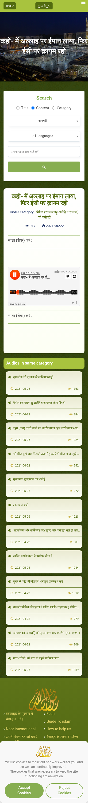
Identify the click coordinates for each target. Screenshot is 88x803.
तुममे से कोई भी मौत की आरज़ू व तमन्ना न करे (37, 581)
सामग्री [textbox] (42, 120)
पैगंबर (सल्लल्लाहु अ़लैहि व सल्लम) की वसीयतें (38, 403)
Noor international (21, 729)
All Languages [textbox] (42, 136)
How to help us (58, 729)
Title (24, 108)
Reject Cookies (64, 790)
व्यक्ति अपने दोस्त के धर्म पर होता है (32, 556)
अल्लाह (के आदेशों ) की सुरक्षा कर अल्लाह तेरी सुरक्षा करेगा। (46, 633)
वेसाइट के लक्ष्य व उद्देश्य (62, 736)
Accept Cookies (24, 790)
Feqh (50, 713)
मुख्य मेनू (43, 6)
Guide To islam (58, 721)
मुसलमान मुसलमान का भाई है (28, 479)
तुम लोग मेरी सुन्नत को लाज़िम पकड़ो (32, 377)
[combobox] (44, 121)
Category (64, 108)
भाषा (8, 6)
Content (42, 108)
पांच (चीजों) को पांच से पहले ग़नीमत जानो (35, 658)
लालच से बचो (20, 505)
